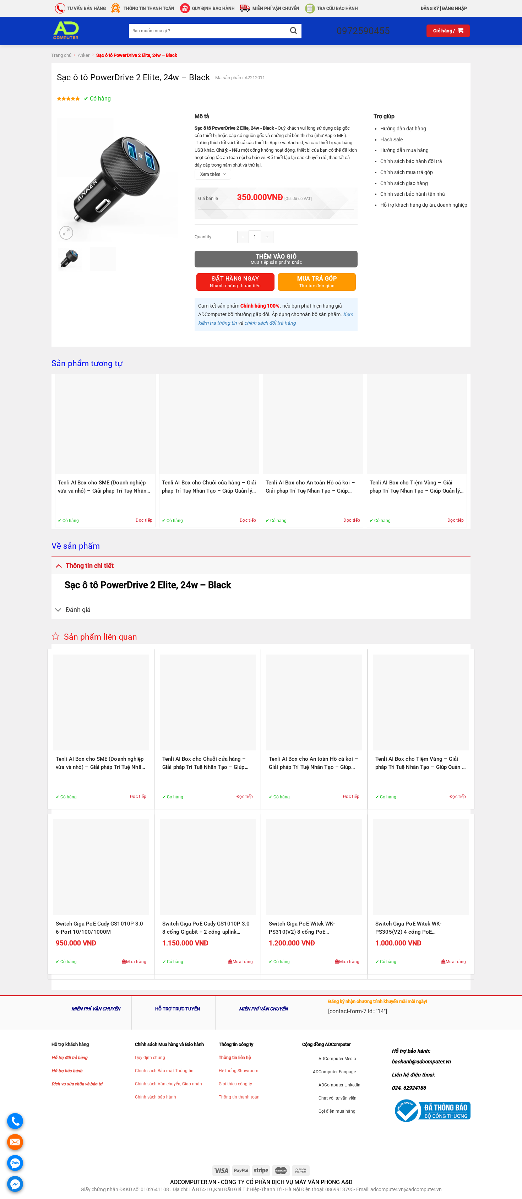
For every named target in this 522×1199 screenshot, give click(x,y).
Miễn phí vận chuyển (275, 8)
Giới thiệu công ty (235, 1083)
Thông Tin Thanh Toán (149, 8)
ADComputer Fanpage (334, 1071)
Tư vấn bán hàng (86, 8)
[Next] (170, 178)
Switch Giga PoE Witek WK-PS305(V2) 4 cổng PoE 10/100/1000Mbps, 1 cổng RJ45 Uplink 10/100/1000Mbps (415, 928)
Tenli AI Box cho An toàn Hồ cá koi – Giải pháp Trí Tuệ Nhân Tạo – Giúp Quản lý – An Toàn (310, 487)
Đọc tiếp (144, 520)
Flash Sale (391, 139)
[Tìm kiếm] (293, 31)
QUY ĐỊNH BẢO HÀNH (213, 8)
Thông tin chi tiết (90, 565)
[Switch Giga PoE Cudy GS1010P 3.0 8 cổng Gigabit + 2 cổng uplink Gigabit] (208, 867)
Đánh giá (78, 609)
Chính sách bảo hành (155, 1097)
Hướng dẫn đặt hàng (403, 128)
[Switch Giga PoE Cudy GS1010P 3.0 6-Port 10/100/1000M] (101, 867)
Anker (83, 55)
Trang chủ (61, 55)
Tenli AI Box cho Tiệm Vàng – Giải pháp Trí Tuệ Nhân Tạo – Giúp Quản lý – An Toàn (415, 487)
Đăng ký (430, 8)
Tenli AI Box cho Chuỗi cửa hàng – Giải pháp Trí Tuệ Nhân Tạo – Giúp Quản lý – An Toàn (209, 487)
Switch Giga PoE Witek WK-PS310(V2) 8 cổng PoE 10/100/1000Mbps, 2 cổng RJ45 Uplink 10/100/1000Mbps (309, 928)
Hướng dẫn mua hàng (404, 150)
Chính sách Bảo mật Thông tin (164, 1070)
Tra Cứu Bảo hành (337, 8)
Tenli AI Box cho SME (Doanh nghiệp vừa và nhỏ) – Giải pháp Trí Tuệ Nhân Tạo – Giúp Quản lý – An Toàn (102, 487)
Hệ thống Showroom (239, 1070)
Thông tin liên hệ (235, 1057)
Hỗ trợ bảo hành (66, 1070)
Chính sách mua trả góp (406, 172)
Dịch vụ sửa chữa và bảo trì (76, 1083)
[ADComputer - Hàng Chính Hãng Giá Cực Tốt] (77, 31)
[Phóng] (66, 233)
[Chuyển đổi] (58, 565)
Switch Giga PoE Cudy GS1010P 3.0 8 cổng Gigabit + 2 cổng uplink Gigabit (206, 928)
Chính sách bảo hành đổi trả (411, 161)
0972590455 (363, 31)
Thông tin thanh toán (239, 1097)
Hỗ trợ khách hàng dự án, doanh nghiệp (423, 205)
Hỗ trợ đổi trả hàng (69, 1057)
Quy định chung (150, 1057)
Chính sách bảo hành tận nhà (412, 194)
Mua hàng (136, 961)
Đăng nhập (454, 8)
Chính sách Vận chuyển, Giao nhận (168, 1083)
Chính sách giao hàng (404, 183)
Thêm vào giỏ (276, 256)
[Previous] (68, 178)
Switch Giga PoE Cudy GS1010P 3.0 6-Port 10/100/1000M (99, 928)
